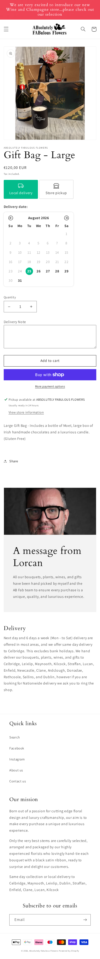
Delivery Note (15, 321)
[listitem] (21, 189)
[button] (6, 29)
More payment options (50, 386)
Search (14, 737)
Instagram (17, 759)
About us (16, 770)
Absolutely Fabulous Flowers (43, 950)
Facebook (16, 748)
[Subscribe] (85, 920)
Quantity (10, 297)
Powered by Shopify (69, 950)
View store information (26, 412)
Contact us (17, 781)
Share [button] (13, 461)
